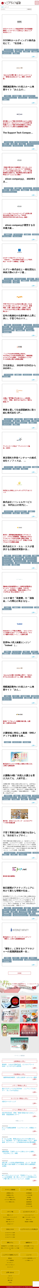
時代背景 (29, 1197)
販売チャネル (29, 1219)
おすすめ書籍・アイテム (29, 1246)
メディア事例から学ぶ (10, 1197)
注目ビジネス (10, 1229)
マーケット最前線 (10, 1189)
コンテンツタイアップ (28, 1215)
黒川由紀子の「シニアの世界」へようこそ (10, 1246)
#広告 (15, 53)
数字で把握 (29, 1199)
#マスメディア (7, 51)
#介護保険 (27, 419)
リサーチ (10, 1275)
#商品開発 (19, 330)
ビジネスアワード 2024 (10, 1234)
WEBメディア (10, 1215)
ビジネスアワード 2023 (10, 1237)
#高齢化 (32, 422)
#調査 (18, 51)
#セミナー (28, 145)
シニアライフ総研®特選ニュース (29, 1258)
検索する (29, 9)
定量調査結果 (29, 1201)
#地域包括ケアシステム (22, 563)
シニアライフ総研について (10, 1255)
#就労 (24, 469)
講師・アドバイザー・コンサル (29, 1217)
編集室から (29, 1242)
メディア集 (10, 1211)
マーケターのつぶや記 (28, 1248)
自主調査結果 (29, 1193)
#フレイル (8, 278)
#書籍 (5, 911)
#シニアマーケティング (20, 915)
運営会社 (10, 1258)
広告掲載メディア (10, 1219)
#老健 (32, 799)
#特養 (24, 799)
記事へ (34, 56)
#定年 (35, 653)
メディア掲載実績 (10, 1260)
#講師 (15, 469)
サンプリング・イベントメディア (10, 1217)
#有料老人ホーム (28, 96)
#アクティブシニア (8, 910)
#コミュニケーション (9, 97)
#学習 (30, 278)
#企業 (26, 51)
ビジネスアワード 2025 (10, 1232)
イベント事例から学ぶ (10, 1201)
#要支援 (15, 565)
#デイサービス (7, 422)
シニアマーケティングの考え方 (29, 1229)
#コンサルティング (31, 49)
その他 (10, 1282)
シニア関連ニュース (29, 1260)
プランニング (10, 1278)
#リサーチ (8, 49)
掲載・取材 (10, 1280)
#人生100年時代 (8, 330)
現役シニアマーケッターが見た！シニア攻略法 (10, 1248)
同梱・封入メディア (10, 1221)
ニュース (28, 1255)
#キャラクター (19, 278)
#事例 (17, 188)
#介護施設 (16, 96)
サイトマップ (10, 1267)
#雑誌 (5, 854)
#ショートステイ (19, 561)
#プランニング (7, 563)
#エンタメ (16, 236)
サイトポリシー (10, 1262)
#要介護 (18, 419)
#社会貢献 (6, 332)
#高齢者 (35, 51)
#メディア (6, 53)
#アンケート (17, 145)
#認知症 (8, 234)
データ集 (28, 1189)
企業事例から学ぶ (10, 1193)
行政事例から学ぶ (10, 1195)
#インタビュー (30, 557)
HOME (2, 7)
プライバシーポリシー (10, 1264)
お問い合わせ (10, 1272)
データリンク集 (29, 1206)
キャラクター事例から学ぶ (10, 1199)
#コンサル (18, 49)
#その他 (30, 330)
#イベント (17, 234)
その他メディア (10, 1224)
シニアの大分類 (29, 1195)
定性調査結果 (29, 1204)
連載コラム (10, 1242)
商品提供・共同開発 (29, 1221)
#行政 (21, 144)
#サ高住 (15, 799)
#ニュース (32, 97)
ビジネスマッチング (29, 1211)
